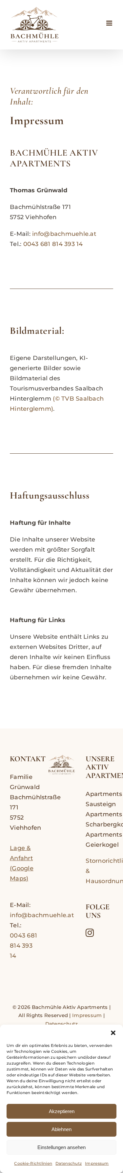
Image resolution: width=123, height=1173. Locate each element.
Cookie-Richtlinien (33, 1163)
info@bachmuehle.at (64, 233)
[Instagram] (90, 933)
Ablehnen (61, 1129)
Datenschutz (68, 1163)
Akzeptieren (61, 1111)
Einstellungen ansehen (61, 1147)
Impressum (97, 1163)
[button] (113, 1033)
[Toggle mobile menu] (109, 23)
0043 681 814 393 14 (53, 244)
